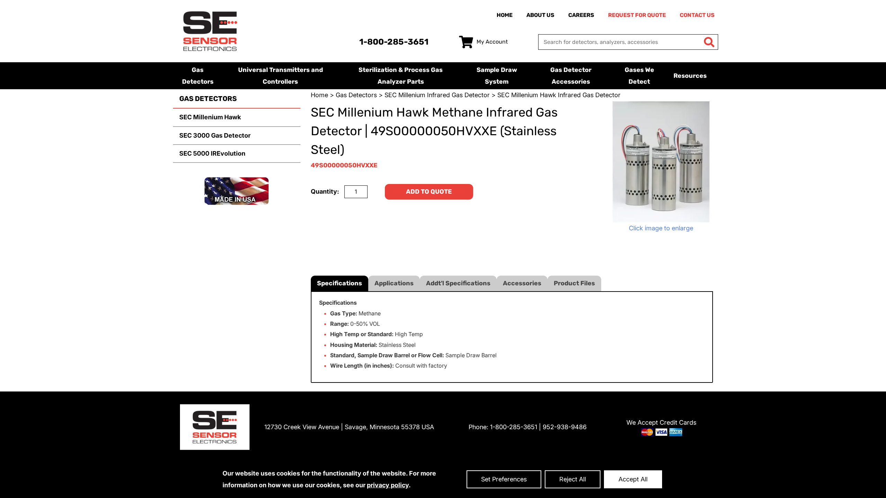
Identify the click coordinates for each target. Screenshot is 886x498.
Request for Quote (637, 15)
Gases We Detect (639, 75)
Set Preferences (504, 479)
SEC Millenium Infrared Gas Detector (437, 95)
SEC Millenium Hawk (210, 117)
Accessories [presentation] (522, 283)
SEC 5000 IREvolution (212, 153)
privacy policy (388, 485)
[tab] (339, 283)
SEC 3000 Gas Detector (215, 135)
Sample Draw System (497, 75)
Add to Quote (429, 191)
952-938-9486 (565, 427)
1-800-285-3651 (393, 42)
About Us (540, 15)
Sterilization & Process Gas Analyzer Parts (401, 75)
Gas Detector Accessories (570, 75)
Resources (690, 76)
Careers (581, 15)
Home (505, 15)
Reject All (572, 479)
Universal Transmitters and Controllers (280, 75)
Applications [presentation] (394, 283)
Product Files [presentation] (574, 283)
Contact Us (697, 15)
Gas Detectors (198, 75)
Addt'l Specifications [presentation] (458, 283)
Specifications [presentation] (339, 283)
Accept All (633, 479)
